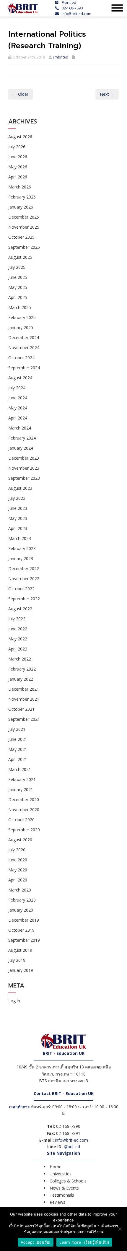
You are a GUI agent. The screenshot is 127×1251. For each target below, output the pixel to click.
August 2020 (20, 839)
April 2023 (17, 528)
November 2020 (23, 809)
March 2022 (19, 659)
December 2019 (23, 920)
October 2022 (21, 588)
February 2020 (22, 900)
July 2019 (16, 960)
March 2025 (19, 307)
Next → (107, 94)
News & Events (64, 1188)
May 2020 (17, 870)
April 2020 (17, 880)
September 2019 (24, 940)
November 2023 (23, 468)
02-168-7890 (72, 8)
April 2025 (17, 297)
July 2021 (16, 729)
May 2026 (17, 167)
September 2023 (24, 478)
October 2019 (21, 930)
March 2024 (19, 428)
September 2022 (24, 598)
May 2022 (17, 639)
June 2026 (17, 157)
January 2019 (20, 970)
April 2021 (17, 759)
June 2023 (17, 508)
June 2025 (17, 277)
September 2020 (24, 829)
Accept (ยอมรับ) (36, 1242)
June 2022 (17, 629)
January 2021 (20, 789)
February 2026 (22, 197)
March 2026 (19, 187)
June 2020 (17, 860)
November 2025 (23, 227)
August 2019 (20, 950)
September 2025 (24, 247)
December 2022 (23, 568)
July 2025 (16, 267)
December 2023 (23, 458)
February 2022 (22, 669)
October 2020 (21, 819)
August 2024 (20, 377)
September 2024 (24, 367)
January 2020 (20, 910)
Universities (60, 1174)
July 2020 (16, 850)
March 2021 (19, 769)
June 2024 (17, 398)
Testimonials (62, 1195)
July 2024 (16, 388)
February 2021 (22, 779)
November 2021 (23, 699)
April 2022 (17, 649)
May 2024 (17, 408)
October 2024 (21, 357)
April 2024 (17, 418)
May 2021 (17, 749)
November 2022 (23, 578)
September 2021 (24, 719)
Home (55, 1166)
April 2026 (17, 177)
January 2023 (20, 558)
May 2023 (17, 518)
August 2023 (20, 488)
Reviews (57, 1202)
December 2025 (23, 217)
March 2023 (19, 538)
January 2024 (20, 448)
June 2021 (17, 739)
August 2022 (20, 608)
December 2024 (23, 337)
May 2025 (17, 287)
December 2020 (23, 799)
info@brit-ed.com (76, 13)
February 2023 (22, 548)
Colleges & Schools (68, 1181)
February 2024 (22, 438)
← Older (20, 94)
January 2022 (20, 679)
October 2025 (21, 237)
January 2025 (20, 327)
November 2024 (23, 347)
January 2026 (20, 207)
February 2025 (22, 317)
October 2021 (21, 709)
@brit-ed (68, 2)
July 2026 (16, 146)
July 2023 (16, 498)
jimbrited (60, 57)
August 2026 (20, 136)
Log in (14, 1000)
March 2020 (19, 890)
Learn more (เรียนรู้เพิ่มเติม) (84, 1242)
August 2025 (20, 257)
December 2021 (23, 689)
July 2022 (16, 619)
